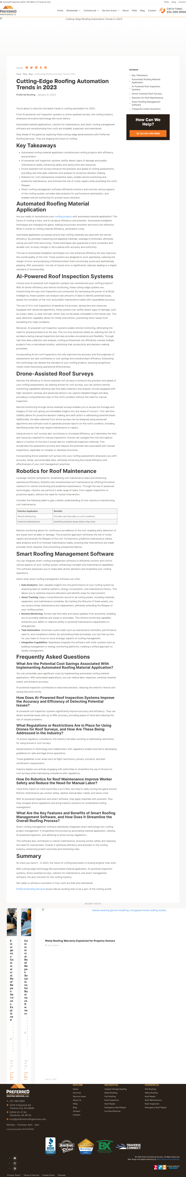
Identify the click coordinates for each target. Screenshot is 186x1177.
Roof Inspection (112, 1100)
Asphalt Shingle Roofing (116, 1089)
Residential (72, 10)
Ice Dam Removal (112, 1111)
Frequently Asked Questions (146, 109)
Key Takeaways (140, 75)
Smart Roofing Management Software (146, 103)
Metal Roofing (111, 1093)
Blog (174, 2)
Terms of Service (31, 1175)
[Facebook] (14, 1158)
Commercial (90, 10)
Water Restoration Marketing (168, 1159)
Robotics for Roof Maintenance (147, 97)
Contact (182, 2)
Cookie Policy (48, 1175)
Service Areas (79, 1096)
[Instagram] (14, 1163)
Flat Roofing (110, 1096)
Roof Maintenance (153, 1100)
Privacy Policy (13, 1175)
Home (60, 10)
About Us (77, 1100)
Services (77, 1093)
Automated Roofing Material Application (146, 81)
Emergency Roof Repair (115, 1107)
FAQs (166, 2)
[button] (27, 67)
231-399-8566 (176, 12)
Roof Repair (110, 1104)
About (125, 10)
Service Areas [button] (109, 10)
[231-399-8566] (162, 10)
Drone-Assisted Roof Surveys (147, 93)
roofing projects (63, 216)
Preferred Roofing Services (30, 889)
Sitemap (61, 1175)
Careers (76, 1111)
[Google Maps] (14, 1168)
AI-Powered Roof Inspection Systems (146, 88)
